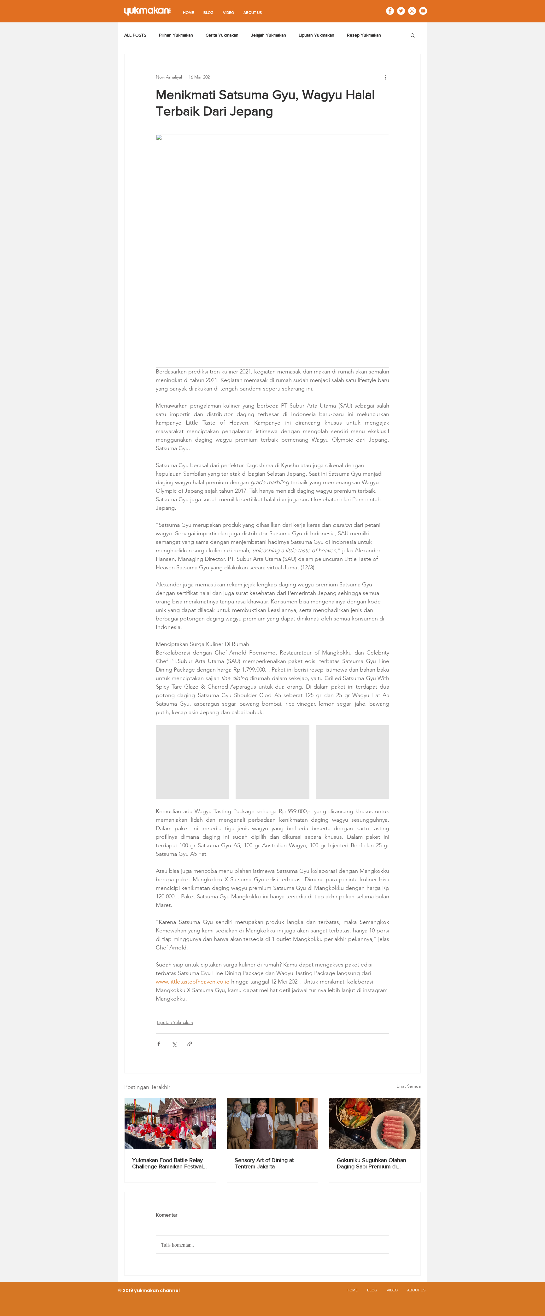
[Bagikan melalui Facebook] (159, 1044)
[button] (413, 35)
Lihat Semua (408, 1086)
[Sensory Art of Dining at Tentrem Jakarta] (272, 1123)
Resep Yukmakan (364, 35)
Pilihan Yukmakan (176, 35)
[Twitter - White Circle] (401, 11)
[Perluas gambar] (192, 762)
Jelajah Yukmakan (268, 35)
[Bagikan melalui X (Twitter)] (174, 1044)
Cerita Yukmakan (222, 35)
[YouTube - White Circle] (423, 11)
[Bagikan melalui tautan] (190, 1044)
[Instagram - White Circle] (412, 11)
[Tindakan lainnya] (385, 77)
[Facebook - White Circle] (390, 11)
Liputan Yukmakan (316, 35)
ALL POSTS (135, 35)
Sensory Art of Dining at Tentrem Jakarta (264, 1163)
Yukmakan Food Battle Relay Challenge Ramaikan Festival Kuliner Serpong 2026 (167, 1163)
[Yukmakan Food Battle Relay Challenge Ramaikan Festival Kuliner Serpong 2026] (170, 1123)
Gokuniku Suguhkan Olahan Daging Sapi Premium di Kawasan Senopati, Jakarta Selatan (371, 1163)
